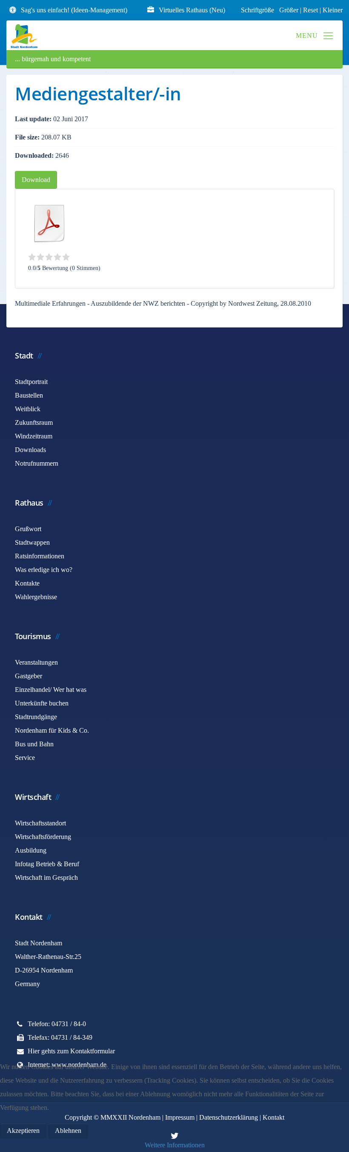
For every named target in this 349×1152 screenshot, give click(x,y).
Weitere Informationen (175, 1145)
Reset (311, 10)
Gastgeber (28, 676)
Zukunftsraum (34, 422)
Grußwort (28, 528)
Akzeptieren (23, 1130)
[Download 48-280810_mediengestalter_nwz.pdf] (49, 223)
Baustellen (29, 395)
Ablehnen (68, 1130)
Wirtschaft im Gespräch (46, 877)
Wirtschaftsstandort (40, 823)
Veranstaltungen (36, 662)
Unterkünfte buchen (42, 703)
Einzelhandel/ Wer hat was (50, 689)
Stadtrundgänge (36, 716)
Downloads (30, 449)
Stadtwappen (32, 542)
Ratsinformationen (39, 556)
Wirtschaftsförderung (43, 836)
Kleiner (333, 10)
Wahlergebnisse (36, 596)
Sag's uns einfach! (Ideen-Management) (74, 10)
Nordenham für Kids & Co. (52, 730)
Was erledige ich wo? (43, 569)
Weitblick (27, 408)
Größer (288, 10)
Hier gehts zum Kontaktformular (71, 1051)
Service (25, 757)
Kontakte (27, 583)
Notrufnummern (36, 463)
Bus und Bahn (34, 744)
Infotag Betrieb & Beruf (47, 864)
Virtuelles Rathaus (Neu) (192, 10)
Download (36, 179)
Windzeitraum (33, 436)
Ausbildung (30, 850)
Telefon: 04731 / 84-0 (57, 1023)
